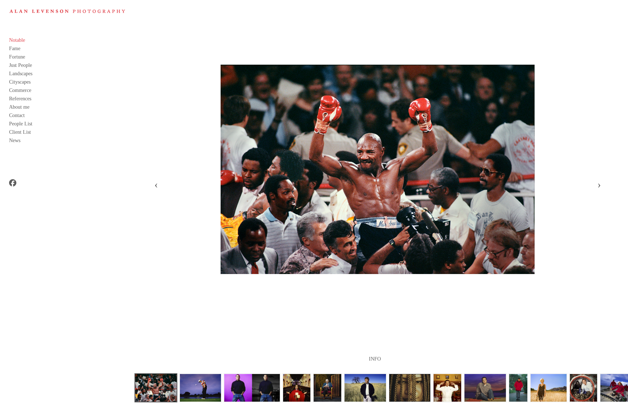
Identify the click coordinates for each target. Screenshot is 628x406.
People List (20, 123)
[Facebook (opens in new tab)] (12, 182)
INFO (375, 359)
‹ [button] (156, 184)
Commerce (20, 90)
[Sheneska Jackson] (410, 387)
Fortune (17, 57)
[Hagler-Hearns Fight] (155, 387)
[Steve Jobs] (252, 387)
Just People (20, 65)
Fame (14, 48)
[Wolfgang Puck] (447, 387)
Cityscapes (20, 82)
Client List (20, 132)
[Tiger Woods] (200, 387)
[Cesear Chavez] (365, 387)
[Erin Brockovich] (548, 387)
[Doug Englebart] (518, 387)
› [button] (599, 184)
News (14, 140)
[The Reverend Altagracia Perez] (296, 387)
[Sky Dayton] (485, 387)
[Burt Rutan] (583, 387)
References (20, 98)
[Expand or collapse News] (25, 140)
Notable (17, 40)
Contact (17, 115)
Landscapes (20, 73)
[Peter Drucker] (327, 387)
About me (19, 107)
